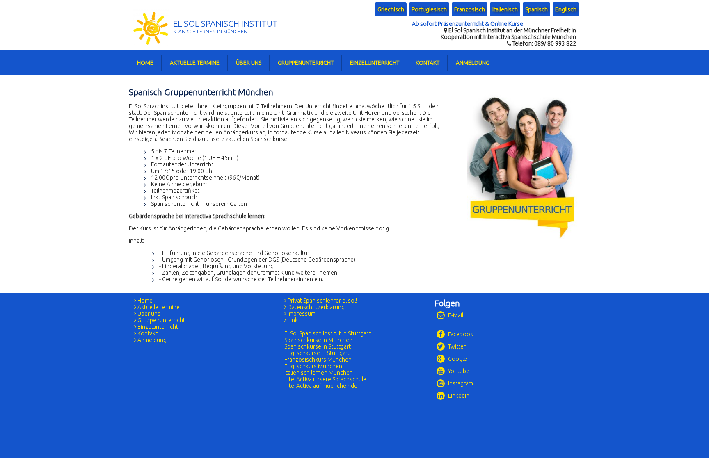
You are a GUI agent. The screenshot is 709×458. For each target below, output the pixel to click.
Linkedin (458, 395)
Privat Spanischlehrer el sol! (321, 300)
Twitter (456, 346)
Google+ (459, 358)
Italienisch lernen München (318, 372)
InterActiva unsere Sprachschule (325, 379)
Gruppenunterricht (306, 62)
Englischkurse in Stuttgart (317, 353)
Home (145, 62)
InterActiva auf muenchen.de (320, 386)
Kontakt (427, 62)
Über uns (248, 62)
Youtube (458, 371)
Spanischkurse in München (318, 340)
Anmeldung (472, 62)
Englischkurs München (313, 366)
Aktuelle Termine (195, 62)
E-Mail (455, 315)
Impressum (301, 313)
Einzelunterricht (374, 62)
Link (292, 320)
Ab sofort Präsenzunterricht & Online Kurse (467, 24)
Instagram (460, 383)
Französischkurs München (318, 359)
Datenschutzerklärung (315, 307)
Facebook (460, 334)
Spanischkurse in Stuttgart (317, 346)
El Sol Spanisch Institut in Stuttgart (327, 333)
